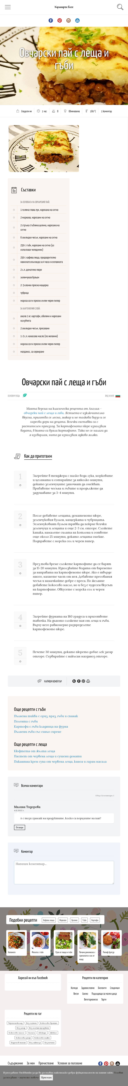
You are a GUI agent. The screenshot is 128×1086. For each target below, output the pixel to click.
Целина (74, 920)
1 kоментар (106, 111)
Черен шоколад (15, 1023)
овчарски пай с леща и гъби (44, 413)
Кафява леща (48, 920)
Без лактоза (35, 1042)
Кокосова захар (23, 1038)
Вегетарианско (91, 999)
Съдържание (15, 1063)
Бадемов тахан (18, 1042)
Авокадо (42, 1033)
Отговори (19, 827)
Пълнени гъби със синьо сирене (37, 732)
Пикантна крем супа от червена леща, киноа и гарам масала (60, 761)
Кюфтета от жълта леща (34, 751)
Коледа (74, 988)
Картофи (94, 920)
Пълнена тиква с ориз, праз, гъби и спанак (46, 716)
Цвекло (53, 1033)
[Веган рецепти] (25, 396)
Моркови (62, 920)
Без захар (21, 1028)
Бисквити (102, 988)
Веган (76, 993)
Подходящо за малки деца (104, 993)
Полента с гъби (26, 721)
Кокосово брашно (48, 1023)
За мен (31, 1063)
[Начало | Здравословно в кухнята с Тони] (64, 9)
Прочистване (46, 1063)
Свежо (85, 993)
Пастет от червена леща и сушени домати (48, 756)
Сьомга (31, 1033)
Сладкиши (115, 988)
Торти (103, 999)
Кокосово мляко (42, 1038)
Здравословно (87, 988)
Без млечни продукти (39, 1028)
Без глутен (31, 1023)
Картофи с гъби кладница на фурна (41, 726)
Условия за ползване (70, 1063)
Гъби (84, 920)
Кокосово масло (16, 1033)
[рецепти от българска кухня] (118, 395)
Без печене (49, 1042)
